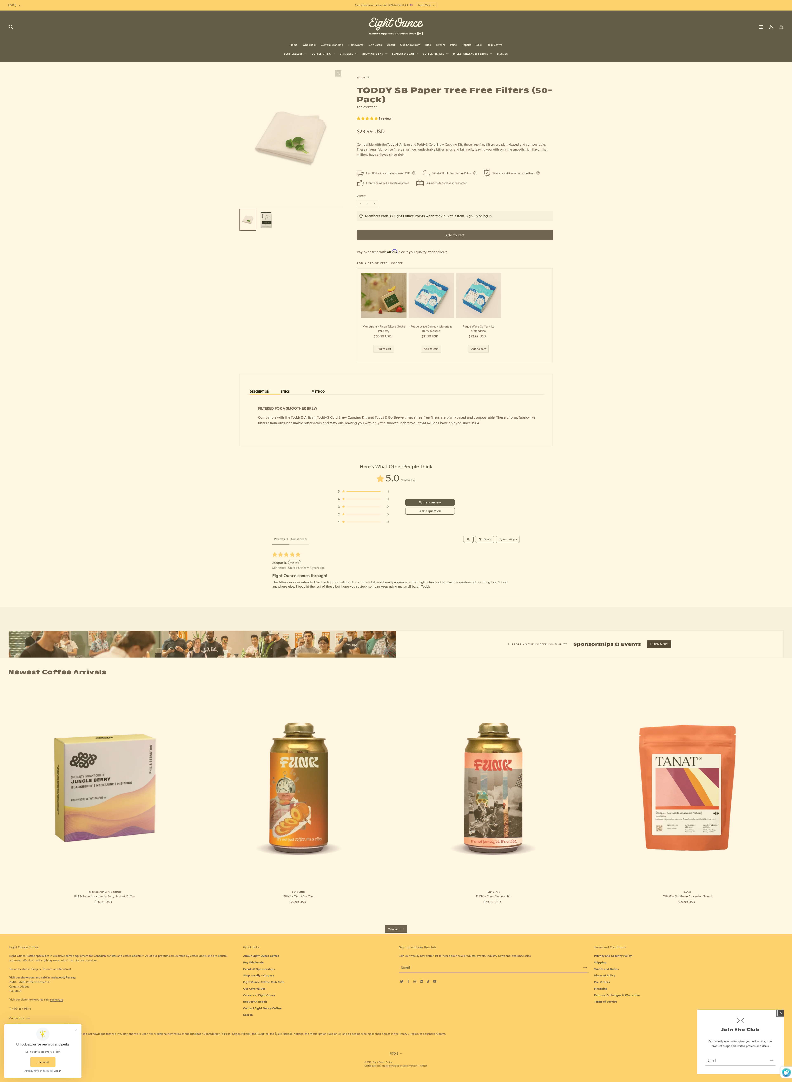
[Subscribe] (771, 1060)
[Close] (781, 1013)
